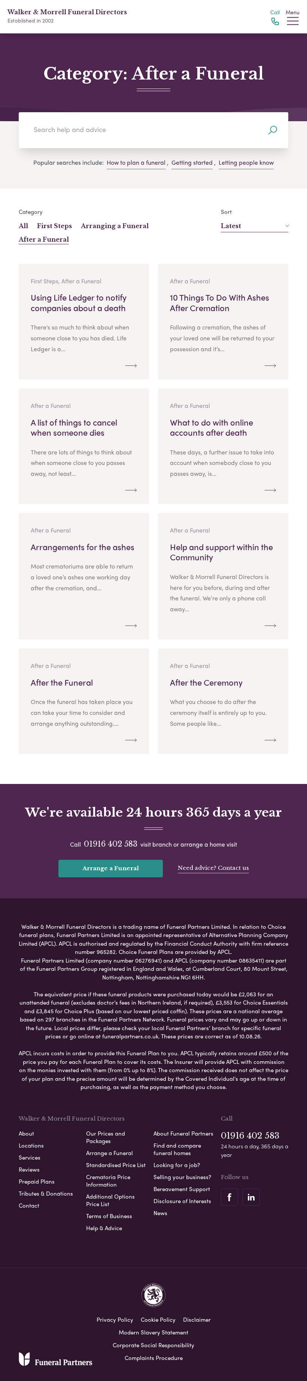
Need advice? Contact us (213, 867)
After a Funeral (44, 239)
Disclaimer (197, 1319)
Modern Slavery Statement (153, 1332)
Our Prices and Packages (105, 1137)
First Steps (54, 226)
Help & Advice (104, 1228)
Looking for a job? (177, 1165)
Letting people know (246, 162)
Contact (29, 1205)
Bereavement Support (182, 1189)
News (160, 1213)
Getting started (192, 162)
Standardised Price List (116, 1165)
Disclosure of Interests (182, 1201)
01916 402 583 (110, 843)
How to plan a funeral (136, 162)
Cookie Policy (158, 1319)
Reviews (29, 1169)
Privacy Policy (115, 1319)
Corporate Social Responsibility (153, 1345)
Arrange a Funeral (110, 868)
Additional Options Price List (110, 1200)
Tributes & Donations (46, 1193)
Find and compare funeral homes (177, 1149)
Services (29, 1157)
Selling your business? (182, 1177)
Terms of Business (109, 1216)
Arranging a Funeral (115, 226)
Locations (31, 1145)
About (26, 1133)
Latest (231, 226)
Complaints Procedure (154, 1358)
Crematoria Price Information (108, 1180)
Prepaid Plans (37, 1181)
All (23, 226)
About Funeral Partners (183, 1133)
